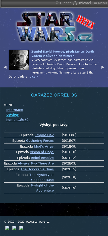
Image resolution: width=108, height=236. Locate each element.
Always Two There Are (36, 163)
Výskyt (12, 115)
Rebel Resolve (42, 158)
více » (34, 76)
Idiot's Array (44, 146)
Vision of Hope (42, 152)
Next (102, 66)
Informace (14, 110)
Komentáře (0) (18, 120)
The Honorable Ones (37, 169)
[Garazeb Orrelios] (54, 26)
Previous (5, 66)
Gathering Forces (40, 141)
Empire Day (44, 135)
